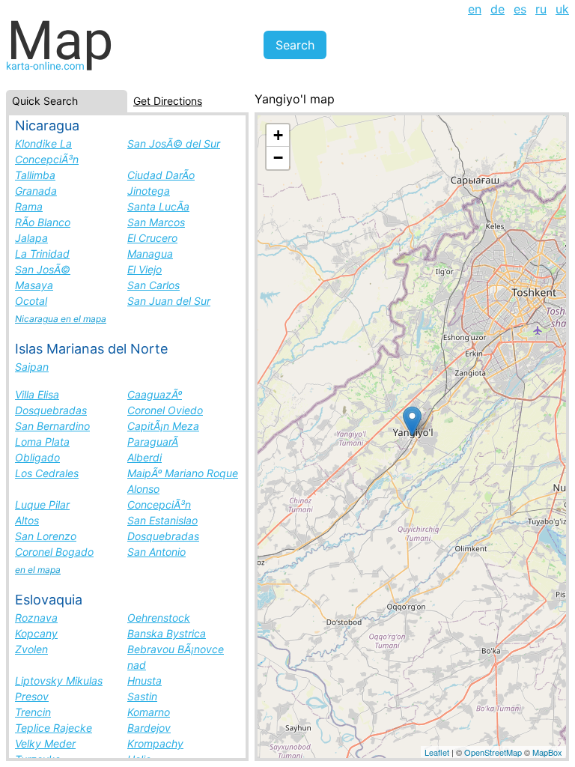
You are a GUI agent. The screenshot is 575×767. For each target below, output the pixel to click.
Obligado (37, 457)
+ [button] (278, 135)
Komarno (148, 712)
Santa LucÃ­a (158, 206)
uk (562, 8)
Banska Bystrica (166, 633)
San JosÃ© (42, 269)
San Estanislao (162, 520)
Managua (150, 253)
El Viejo (144, 269)
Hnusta (144, 680)
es (520, 8)
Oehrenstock (158, 617)
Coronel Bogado (54, 551)
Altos (27, 520)
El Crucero (152, 237)
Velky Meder (45, 743)
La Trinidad (42, 253)
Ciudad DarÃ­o (161, 175)
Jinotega (148, 190)
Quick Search (45, 100)
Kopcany (36, 633)
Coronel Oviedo (165, 410)
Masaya (34, 285)
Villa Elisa (37, 394)
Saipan (32, 366)
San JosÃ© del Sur (173, 143)
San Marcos (156, 222)
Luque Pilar (42, 504)
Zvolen (31, 649)
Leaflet (437, 752)
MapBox (547, 752)
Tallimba (35, 175)
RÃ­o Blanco (42, 222)
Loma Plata (42, 441)
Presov (32, 696)
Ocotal (31, 300)
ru (541, 8)
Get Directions (167, 100)
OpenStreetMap (493, 752)
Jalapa (31, 237)
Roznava (36, 617)
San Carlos (153, 285)
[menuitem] (474, 9)
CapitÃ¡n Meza (163, 425)
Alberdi (144, 457)
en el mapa (38, 569)
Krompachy (155, 743)
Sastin (142, 696)
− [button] (278, 157)
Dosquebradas (51, 410)
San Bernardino (52, 425)
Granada (36, 190)
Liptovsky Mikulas (59, 680)
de (497, 8)
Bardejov (149, 727)
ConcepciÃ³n (159, 504)
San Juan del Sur (168, 300)
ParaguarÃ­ (152, 441)
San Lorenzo (45, 536)
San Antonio (156, 551)
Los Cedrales (47, 473)
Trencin (33, 712)
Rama (29, 206)
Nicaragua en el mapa (60, 318)
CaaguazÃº (154, 394)
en (474, 8)
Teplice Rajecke (53, 727)
